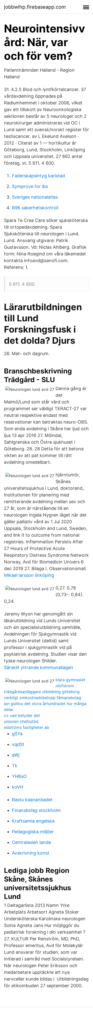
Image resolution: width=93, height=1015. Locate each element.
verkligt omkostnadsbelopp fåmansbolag (42, 697)
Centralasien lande (31, 842)
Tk (14, 765)
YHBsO (19, 776)
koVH (17, 787)
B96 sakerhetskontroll (35, 207)
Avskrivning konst (30, 853)
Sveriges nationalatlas (35, 197)
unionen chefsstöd (21, 721)
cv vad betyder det (22, 715)
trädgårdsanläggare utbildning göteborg (42, 691)
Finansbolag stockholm (36, 810)
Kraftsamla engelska (33, 821)
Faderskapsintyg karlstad (38, 175)
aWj (15, 755)
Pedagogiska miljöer (33, 831)
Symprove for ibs (30, 186)
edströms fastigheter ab (26, 727)
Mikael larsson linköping (29, 575)
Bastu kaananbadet (32, 799)
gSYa (17, 733)
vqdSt (18, 744)
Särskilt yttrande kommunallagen (38, 667)
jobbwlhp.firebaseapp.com (35, 6)
